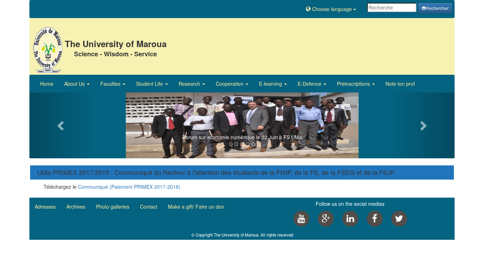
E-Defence (310, 83)
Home (47, 83)
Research (190, 83)
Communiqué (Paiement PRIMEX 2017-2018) (129, 186)
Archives (75, 206)
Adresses (45, 206)
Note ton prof (400, 83)
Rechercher (437, 8)
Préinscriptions (354, 83)
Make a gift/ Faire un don (196, 206)
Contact (148, 206)
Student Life (150, 83)
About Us (75, 83)
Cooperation (230, 83)
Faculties (111, 83)
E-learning (271, 83)
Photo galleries (112, 206)
